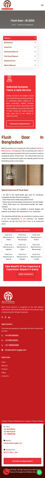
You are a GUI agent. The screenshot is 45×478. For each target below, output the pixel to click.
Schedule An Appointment (20, 124)
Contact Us (5, 376)
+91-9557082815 (9, 429)
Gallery (4, 373)
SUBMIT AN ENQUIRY (25, 274)
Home (14, 25)
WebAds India (31, 472)
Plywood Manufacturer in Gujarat (17, 421)
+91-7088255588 (9, 434)
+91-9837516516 (9, 432)
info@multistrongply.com (13, 443)
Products (5, 369)
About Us (5, 366)
